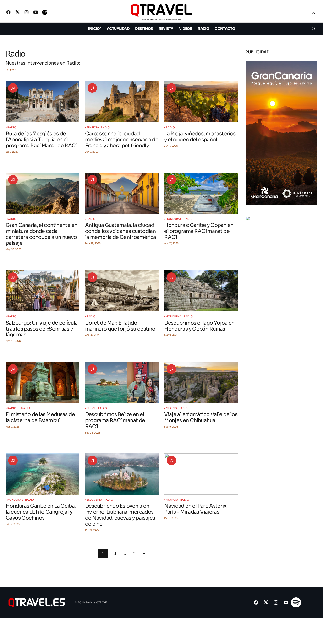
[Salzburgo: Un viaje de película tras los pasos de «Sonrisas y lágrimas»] (42, 290)
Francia (93, 127)
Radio (11, 127)
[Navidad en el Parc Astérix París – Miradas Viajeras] (201, 474)
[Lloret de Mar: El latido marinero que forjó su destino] (122, 290)
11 (134, 553)
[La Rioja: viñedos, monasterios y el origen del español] (201, 101)
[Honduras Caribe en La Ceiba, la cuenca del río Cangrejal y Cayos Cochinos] (42, 474)
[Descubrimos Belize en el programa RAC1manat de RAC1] (122, 382)
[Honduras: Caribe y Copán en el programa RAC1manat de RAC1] (201, 193)
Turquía (24, 408)
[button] (313, 12)
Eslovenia (94, 500)
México (171, 408)
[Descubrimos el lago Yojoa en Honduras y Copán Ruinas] (201, 290)
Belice (91, 408)
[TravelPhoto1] (281, 287)
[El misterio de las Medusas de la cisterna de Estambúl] (42, 382)
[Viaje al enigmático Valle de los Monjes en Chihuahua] (201, 382)
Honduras (174, 219)
